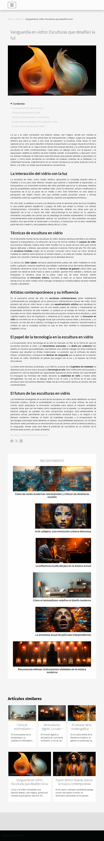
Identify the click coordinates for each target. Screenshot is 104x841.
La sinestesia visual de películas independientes (63, 635)
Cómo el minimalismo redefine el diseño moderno (62, 600)
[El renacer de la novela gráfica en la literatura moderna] (82, 713)
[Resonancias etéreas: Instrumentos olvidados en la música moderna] (52, 654)
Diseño (19, 19)
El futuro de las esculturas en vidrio (28, 126)
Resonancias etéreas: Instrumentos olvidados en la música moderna (52, 670)
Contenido (19, 103)
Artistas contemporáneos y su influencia (30, 117)
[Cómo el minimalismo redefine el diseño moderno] (62, 585)
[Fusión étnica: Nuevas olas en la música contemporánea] (74, 764)
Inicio (10, 19)
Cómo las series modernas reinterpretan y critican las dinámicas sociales (52, 495)
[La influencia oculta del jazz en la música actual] (63, 550)
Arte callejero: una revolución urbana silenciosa (63, 531)
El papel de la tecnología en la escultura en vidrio (34, 122)
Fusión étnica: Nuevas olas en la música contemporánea (74, 782)
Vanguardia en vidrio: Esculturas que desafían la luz (29, 782)
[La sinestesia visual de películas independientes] (63, 619)
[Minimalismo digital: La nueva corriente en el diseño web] (52, 713)
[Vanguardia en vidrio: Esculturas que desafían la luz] (29, 764)
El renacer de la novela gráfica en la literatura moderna (81, 730)
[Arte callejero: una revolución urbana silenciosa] (63, 516)
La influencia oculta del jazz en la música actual (63, 566)
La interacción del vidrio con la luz (27, 108)
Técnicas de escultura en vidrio (26, 113)
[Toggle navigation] (12, 5)
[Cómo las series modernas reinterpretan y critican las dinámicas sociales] (52, 478)
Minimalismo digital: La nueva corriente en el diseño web (52, 730)
